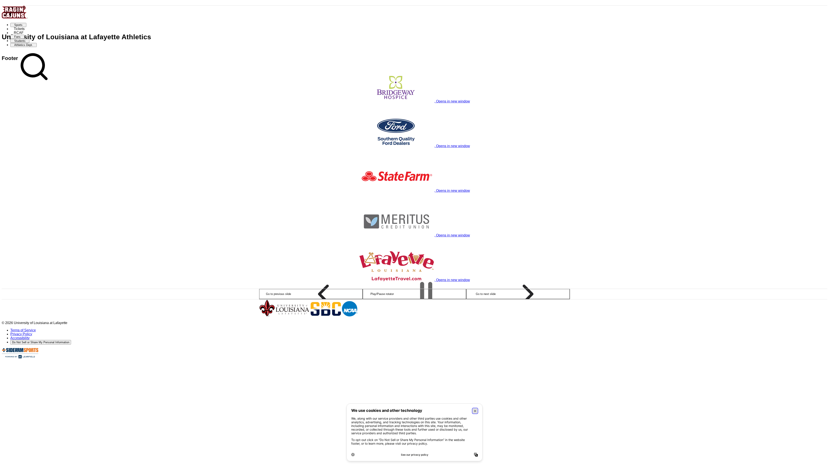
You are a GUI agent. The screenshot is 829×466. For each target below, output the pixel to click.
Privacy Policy (21, 334)
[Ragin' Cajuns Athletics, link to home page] (15, 17)
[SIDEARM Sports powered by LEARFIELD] (20, 357)
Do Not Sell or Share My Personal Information (40, 342)
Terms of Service (23, 330)
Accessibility (20, 338)
